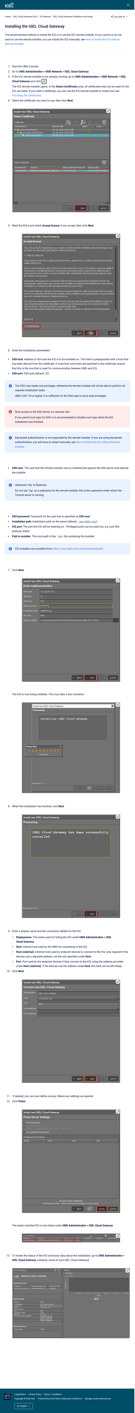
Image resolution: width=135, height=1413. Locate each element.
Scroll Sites (54, 1398)
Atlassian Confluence (72, 1398)
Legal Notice (20, 1394)
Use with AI (119, 16)
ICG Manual (45, 16)
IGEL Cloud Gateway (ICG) (25, 16)
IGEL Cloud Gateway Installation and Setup (73, 16)
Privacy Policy (34, 1394)
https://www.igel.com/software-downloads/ (78, 548)
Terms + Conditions (53, 1394)
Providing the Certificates (26, 95)
